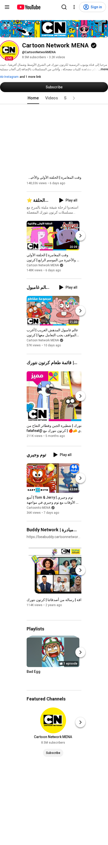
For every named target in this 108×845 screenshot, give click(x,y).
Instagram (11, 77)
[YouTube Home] (28, 7)
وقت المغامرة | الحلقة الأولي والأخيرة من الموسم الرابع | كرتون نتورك (54, 177)
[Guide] (7, 7)
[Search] (64, 7)
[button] (9, 50)
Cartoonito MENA (38, 507)
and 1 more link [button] (30, 77)
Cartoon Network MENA (43, 265)
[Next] (80, 236)
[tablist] (54, 98)
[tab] (33, 98)
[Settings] (74, 7)
